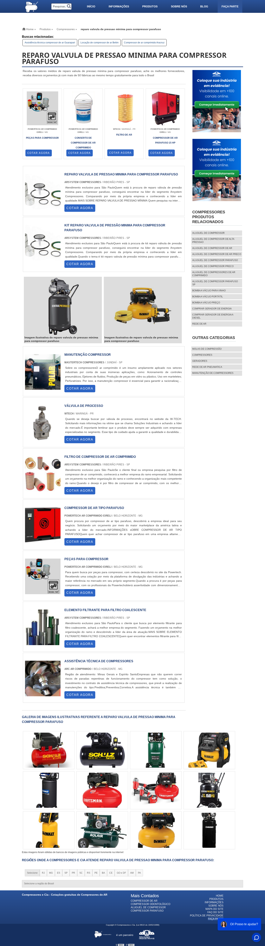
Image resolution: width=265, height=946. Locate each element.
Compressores (202, 355)
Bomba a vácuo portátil (207, 296)
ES (58, 873)
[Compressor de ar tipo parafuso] (43, 541)
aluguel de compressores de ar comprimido (213, 274)
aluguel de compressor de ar (212, 248)
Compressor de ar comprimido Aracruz (144, 42)
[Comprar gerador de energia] (102, 790)
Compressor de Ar (144, 900)
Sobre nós (179, 6)
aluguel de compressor (208, 233)
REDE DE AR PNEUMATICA (207, 367)
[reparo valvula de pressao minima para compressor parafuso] (62, 306)
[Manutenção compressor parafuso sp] (209, 830)
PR (73, 873)
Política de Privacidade (206, 915)
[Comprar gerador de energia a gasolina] (102, 830)
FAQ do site (215, 912)
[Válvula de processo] (43, 439)
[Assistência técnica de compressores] (43, 694)
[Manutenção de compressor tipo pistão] (102, 750)
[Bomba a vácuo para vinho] (48, 750)
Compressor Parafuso (147, 910)
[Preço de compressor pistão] (156, 830)
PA (139, 873)
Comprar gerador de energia (212, 308)
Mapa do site (214, 908)
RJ (43, 873)
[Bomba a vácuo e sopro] (48, 790)
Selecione (32, 873)
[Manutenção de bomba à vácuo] (209, 750)
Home (219, 895)
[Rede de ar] (48, 830)
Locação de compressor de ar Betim (100, 42)
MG (51, 873)
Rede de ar (199, 323)
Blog (204, 6)
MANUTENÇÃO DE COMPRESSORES (212, 373)
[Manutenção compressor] (43, 388)
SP (66, 873)
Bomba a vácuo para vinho (209, 290)
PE (96, 873)
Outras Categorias (213, 337)
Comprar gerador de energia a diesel (212, 316)
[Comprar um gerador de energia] (156, 790)
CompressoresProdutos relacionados (208, 217)
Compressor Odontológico (150, 904)
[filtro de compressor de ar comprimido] (43, 490)
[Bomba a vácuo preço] (209, 790)
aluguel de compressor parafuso (215, 260)
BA (103, 873)
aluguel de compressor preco (213, 266)
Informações (119, 6)
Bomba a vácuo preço (206, 302)
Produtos (150, 6)
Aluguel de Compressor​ (148, 907)
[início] (31, 6)
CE (111, 873)
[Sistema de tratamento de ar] (156, 750)
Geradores (199, 361)
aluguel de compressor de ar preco (216, 254)
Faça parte (230, 6)
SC (81, 873)
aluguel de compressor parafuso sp (215, 283)
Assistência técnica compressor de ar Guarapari (50, 42)
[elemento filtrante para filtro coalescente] (43, 643)
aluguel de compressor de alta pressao (213, 241)
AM (132, 873)
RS (88, 873)
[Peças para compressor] (43, 592)
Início (91, 6)
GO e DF (121, 873)
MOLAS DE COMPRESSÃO (207, 349)
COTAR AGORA (38, 153)
